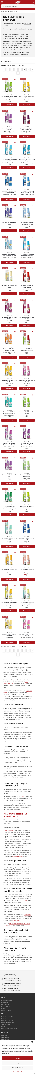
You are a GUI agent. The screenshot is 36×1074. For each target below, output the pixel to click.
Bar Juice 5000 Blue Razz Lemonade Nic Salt (9, 191)
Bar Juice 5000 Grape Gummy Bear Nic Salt (27, 444)
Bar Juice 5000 (9, 830)
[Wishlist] (15, 79)
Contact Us (4, 1019)
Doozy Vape (6, 683)
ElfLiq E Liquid (5, 1006)
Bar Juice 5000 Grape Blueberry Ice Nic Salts (9, 444)
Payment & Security (7, 1023)
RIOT (12, 683)
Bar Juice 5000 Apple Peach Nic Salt (9, 97)
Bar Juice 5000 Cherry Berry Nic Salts (27, 286)
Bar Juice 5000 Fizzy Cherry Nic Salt (27, 381)
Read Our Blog (5, 1039)
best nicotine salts (17, 856)
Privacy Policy (20, 1071)
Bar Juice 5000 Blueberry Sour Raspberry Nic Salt (9, 254)
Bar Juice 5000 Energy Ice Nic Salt (9, 381)
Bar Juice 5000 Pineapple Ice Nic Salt (9, 634)
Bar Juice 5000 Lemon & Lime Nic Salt (27, 507)
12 (32, 69)
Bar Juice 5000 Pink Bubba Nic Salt (26, 634)
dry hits (25, 900)
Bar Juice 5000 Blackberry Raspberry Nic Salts (26, 128)
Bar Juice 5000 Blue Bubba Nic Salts (9, 160)
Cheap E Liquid (6, 1010)
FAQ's (3, 1026)
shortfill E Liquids (11, 36)
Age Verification (6, 1024)
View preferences (17, 1068)
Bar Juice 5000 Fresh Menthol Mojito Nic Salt (9, 412)
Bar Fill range (15, 920)
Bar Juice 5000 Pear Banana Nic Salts (9, 603)
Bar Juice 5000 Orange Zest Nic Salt (9, 570)
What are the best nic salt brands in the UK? (15, 815)
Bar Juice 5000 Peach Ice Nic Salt (27, 570)
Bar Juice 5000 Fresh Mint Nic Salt (26, 412)
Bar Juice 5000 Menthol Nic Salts (9, 538)
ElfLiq (26, 681)
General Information (7, 1017)
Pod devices (11, 47)
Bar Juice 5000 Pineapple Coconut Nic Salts (27, 603)
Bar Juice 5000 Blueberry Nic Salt (9, 223)
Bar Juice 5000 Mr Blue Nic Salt (26, 538)
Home (2, 11)
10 (24, 69)
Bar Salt (23, 796)
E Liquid (7, 11)
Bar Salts (9, 94)
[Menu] (4, 2)
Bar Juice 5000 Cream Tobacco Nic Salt (9, 349)
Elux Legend (5, 1002)
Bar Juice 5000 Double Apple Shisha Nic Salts (27, 349)
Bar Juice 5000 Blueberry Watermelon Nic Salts (27, 254)
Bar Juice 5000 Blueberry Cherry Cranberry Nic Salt (27, 191)
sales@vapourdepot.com (9, 1028)
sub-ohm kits (27, 914)
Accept (17, 1058)
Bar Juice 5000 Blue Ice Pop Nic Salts (27, 160)
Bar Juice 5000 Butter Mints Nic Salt (9, 286)
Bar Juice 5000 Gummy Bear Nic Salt (26, 475)
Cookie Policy (13, 1071)
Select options (9, 104)
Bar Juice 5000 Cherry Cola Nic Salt (9, 317)
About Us (4, 1035)
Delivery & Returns (7, 1021)
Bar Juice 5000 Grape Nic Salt (9, 475)
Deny (17, 1063)
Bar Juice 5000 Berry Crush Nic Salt (9, 128)
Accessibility (5, 1037)
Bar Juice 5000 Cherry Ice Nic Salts (26, 317)
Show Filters (7, 61)
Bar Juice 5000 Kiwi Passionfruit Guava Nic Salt (9, 507)
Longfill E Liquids (6, 1000)
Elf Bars (3, 1008)
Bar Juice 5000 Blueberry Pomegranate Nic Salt (27, 223)
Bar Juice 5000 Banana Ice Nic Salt (26, 97)
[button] (32, 1042)
